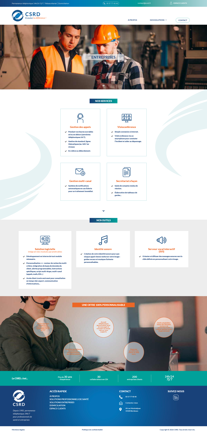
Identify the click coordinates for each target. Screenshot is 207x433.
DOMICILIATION (57, 405)
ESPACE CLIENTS (58, 408)
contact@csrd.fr (144, 3)
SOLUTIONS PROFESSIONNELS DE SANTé (70, 399)
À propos (132, 20)
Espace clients (180, 3)
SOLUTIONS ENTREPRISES (62, 402)
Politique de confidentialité (92, 430)
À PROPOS (55, 396)
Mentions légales (18, 430)
